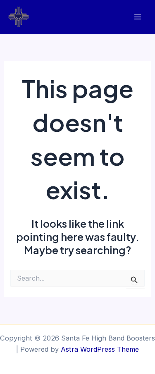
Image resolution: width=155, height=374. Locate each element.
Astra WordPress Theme (100, 349)
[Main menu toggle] (137, 17)
